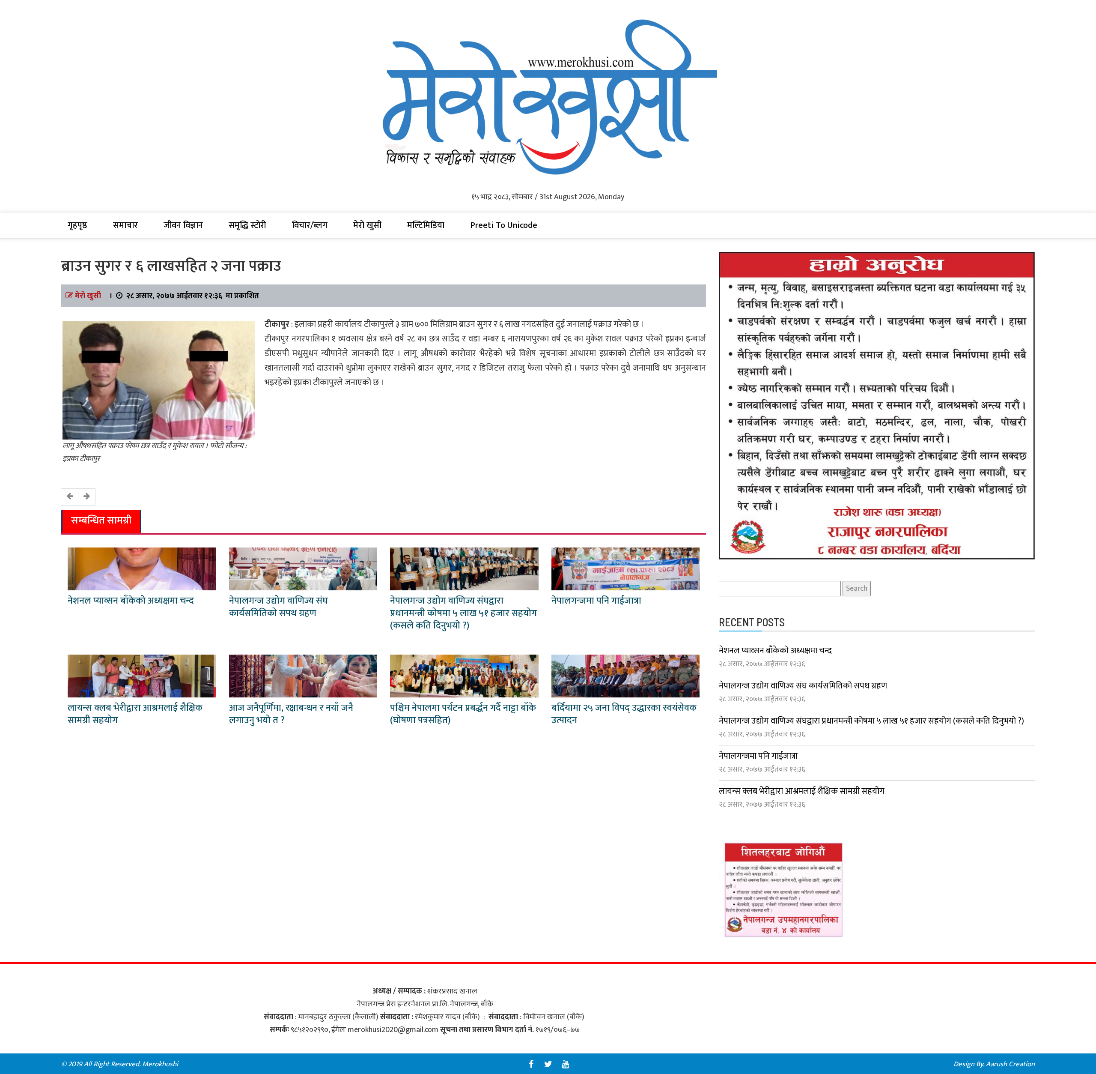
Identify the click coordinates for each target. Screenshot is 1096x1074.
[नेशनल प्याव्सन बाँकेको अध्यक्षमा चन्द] (142, 568)
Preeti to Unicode (503, 225)
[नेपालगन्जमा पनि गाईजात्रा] (625, 568)
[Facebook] (530, 1064)
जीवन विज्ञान (183, 225)
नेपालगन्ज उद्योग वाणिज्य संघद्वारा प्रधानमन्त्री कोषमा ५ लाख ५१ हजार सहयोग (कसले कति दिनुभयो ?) (463, 613)
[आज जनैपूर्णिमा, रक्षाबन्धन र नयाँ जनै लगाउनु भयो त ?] (303, 675)
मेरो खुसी (367, 225)
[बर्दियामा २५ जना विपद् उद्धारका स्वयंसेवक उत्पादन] (625, 675)
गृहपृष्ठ (77, 225)
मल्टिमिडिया (425, 225)
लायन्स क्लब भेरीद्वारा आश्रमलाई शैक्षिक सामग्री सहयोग (135, 714)
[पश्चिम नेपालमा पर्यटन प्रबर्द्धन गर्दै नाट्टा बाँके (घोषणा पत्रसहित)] (464, 675)
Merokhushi (160, 1064)
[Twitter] (548, 1064)
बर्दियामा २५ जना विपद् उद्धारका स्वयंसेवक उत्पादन (624, 714)
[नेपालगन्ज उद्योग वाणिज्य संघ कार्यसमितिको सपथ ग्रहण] (303, 568)
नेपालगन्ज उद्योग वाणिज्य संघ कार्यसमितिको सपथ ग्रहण (278, 607)
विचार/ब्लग (310, 225)
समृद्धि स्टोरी (247, 225)
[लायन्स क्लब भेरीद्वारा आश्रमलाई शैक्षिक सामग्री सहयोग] (142, 675)
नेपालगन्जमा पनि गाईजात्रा (596, 601)
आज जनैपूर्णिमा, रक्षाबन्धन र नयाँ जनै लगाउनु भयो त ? (291, 714)
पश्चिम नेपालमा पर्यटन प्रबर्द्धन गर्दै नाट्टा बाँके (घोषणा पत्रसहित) (463, 714)
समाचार (125, 225)
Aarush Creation (1010, 1064)
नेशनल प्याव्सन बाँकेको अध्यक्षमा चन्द (131, 601)
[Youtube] (565, 1064)
